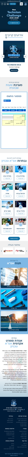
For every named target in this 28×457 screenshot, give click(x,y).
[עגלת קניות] (8, 4)
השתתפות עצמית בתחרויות (14, 286)
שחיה (7, 193)
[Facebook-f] (2, 4)
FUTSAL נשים (7, 176)
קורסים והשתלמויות (14, 330)
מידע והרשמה (14, 70)
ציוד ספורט (14, 308)
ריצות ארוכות (21, 229)
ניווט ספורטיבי (7, 229)
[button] (21, 3)
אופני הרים (7, 211)
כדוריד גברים (21, 211)
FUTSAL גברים (20, 176)
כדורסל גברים (20, 193)
